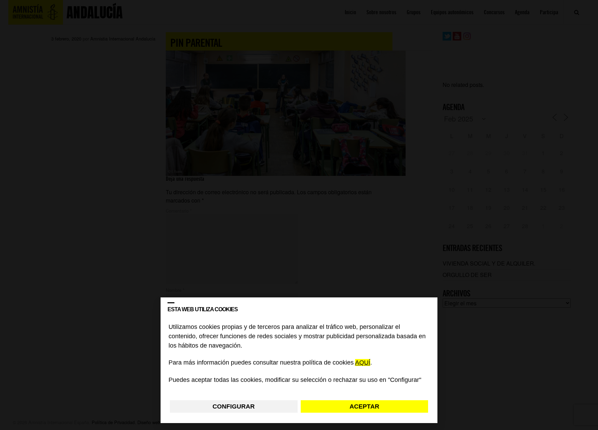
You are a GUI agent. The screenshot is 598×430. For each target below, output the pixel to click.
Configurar (233, 406)
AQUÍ (362, 362)
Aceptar (364, 406)
